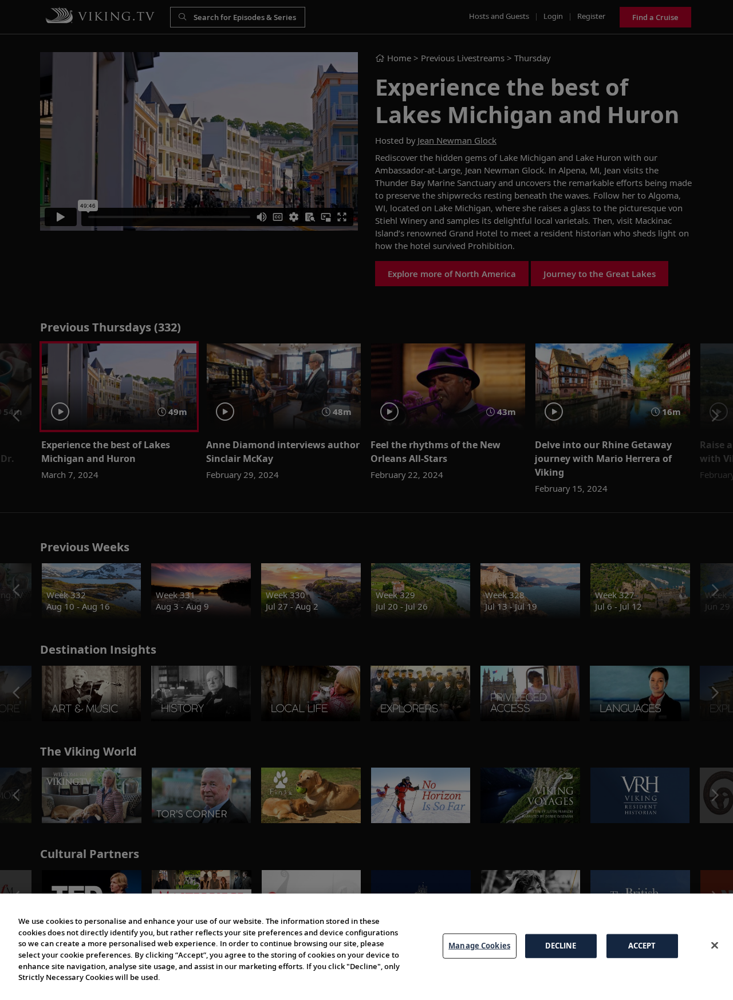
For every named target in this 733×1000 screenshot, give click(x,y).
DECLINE (561, 945)
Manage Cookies (479, 945)
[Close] (714, 945)
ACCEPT (642, 945)
